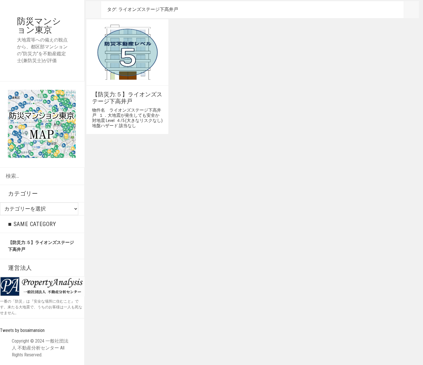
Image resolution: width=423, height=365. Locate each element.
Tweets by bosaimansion (22, 330)
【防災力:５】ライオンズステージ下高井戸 (127, 98)
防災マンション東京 (39, 25)
